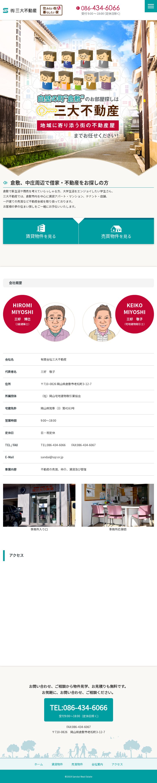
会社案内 (97, 764)
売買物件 (77, 764)
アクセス (117, 764)
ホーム (38, 764)
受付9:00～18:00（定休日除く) (78, 710)
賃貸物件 (57, 764)
